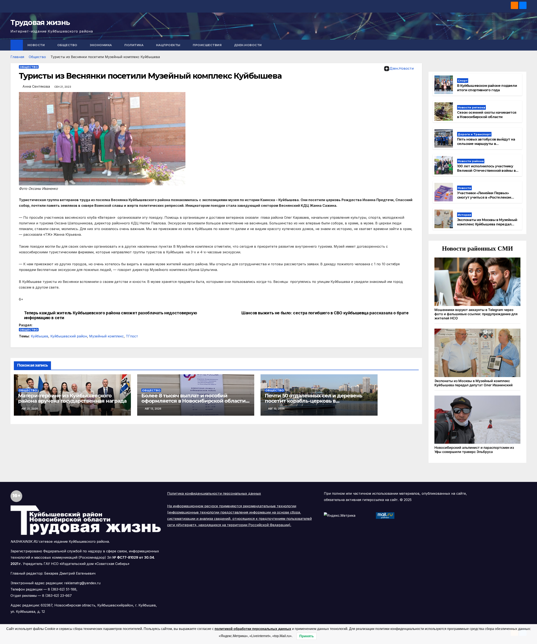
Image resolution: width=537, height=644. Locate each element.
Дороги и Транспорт (474, 134)
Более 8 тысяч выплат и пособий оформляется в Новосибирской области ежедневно (193, 401)
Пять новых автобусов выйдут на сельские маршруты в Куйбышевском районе (486, 143)
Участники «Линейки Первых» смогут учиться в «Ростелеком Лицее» (484, 197)
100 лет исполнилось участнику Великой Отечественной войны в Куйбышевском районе (486, 170)
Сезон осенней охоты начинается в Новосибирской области (486, 115)
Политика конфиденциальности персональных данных (214, 493)
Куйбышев (39, 336)
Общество (67, 45)
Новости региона (471, 107)
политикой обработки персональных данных (253, 629)
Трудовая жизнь (40, 22)
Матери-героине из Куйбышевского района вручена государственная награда (72, 398)
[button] (523, 45)
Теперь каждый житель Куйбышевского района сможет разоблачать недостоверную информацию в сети (110, 315)
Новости (36, 45)
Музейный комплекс (106, 336)
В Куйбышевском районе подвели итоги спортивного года (487, 88)
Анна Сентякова (36, 86)
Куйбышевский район (68, 336)
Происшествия (208, 45)
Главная (17, 57)
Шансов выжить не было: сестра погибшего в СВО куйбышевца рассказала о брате (324, 313)
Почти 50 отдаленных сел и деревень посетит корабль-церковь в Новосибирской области (313, 401)
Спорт (463, 80)
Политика (134, 45)
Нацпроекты (168, 45)
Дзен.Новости (248, 45)
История (464, 214)
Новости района (471, 161)
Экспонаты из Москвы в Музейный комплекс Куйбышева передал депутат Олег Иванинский (487, 224)
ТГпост (132, 336)
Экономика (101, 45)
